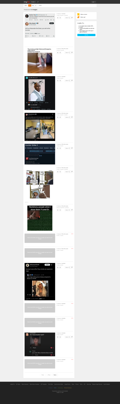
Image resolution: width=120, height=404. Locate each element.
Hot (30, 5)
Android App (60, 387)
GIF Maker (18, 384)
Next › (55, 375)
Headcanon (27, 9)
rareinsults (63, 13)
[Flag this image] (72, 18)
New (33, 5)
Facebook (50, 387)
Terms (81, 384)
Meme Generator (25, 384)
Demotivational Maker (58, 384)
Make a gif (82, 17)
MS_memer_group (65, 48)
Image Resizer (67, 384)
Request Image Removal (97, 384)
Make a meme (83, 14)
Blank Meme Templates (34, 384)
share (66, 17)
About (73, 384)
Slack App (89, 384)
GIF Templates (44, 384)
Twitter (55, 387)
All (25, 5)
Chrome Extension (68, 387)
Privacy (77, 384)
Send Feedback (107, 384)
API (84, 384)
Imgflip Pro (12, 384)
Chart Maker (50, 384)
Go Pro (86, 35)
